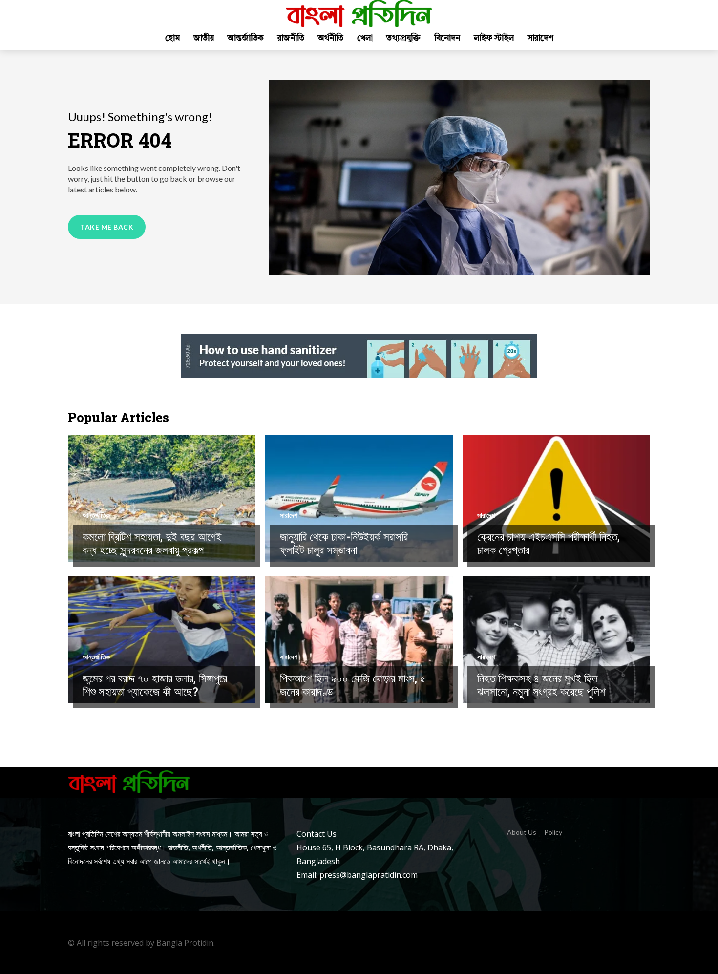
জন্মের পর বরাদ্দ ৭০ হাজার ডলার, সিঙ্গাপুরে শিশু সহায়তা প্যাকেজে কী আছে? (155, 685)
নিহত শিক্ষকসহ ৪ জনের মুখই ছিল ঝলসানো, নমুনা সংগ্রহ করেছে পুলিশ (541, 685)
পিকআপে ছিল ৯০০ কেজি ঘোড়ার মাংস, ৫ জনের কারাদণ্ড (353, 685)
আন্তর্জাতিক (96, 515)
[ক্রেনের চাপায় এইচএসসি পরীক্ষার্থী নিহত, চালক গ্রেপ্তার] (556, 498)
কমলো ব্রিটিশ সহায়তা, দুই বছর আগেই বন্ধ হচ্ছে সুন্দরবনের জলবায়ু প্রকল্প (152, 543)
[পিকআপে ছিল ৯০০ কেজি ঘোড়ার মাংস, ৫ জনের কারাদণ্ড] (359, 639)
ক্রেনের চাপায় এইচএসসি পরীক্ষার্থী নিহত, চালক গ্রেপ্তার (548, 543)
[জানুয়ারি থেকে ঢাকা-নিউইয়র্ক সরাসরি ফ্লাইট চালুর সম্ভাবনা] (359, 498)
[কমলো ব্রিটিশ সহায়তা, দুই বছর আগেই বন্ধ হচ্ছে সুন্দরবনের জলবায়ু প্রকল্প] (161, 498)
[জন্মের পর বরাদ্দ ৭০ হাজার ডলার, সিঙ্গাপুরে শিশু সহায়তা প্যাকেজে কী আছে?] (161, 639)
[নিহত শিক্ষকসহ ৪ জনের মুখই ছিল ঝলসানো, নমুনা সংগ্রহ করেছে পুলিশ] (556, 639)
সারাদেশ (288, 515)
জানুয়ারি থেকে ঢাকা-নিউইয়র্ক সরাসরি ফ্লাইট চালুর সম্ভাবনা (344, 543)
